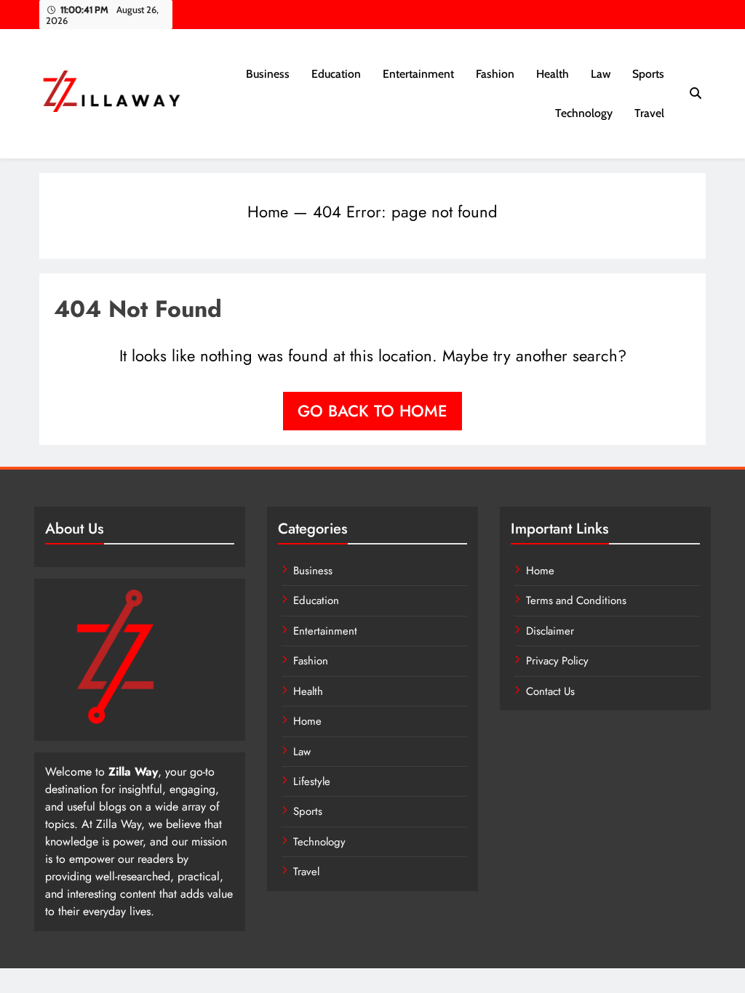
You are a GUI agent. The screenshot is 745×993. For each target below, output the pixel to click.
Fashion (495, 74)
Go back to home (372, 410)
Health (552, 74)
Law (600, 74)
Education (336, 74)
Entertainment (418, 74)
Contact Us (550, 691)
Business (268, 74)
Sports (648, 74)
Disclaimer (550, 631)
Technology (584, 113)
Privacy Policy (557, 661)
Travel (649, 113)
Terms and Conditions (576, 600)
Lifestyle (311, 781)
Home (267, 211)
